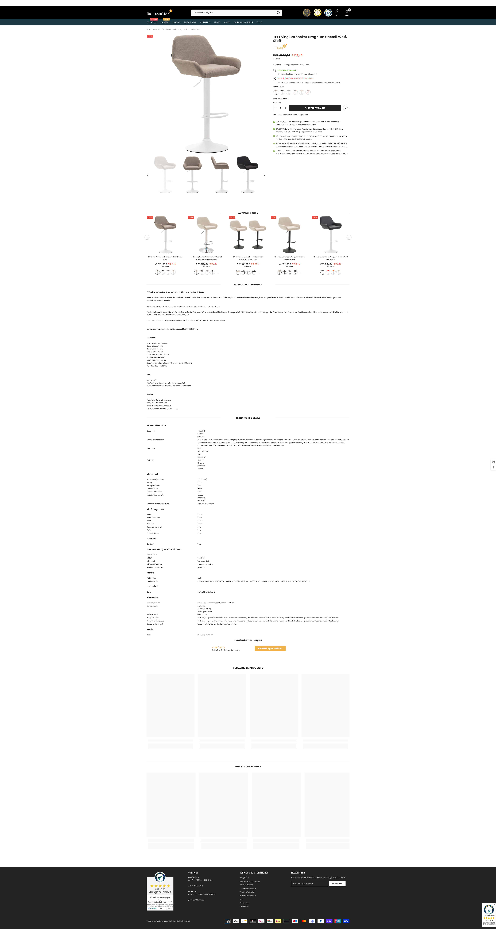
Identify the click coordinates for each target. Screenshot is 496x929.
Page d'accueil (153, 29)
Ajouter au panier (315, 108)
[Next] (265, 175)
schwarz (162, 272)
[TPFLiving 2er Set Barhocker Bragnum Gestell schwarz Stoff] (248, 234)
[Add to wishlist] (346, 108)
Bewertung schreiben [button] (270, 648)
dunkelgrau (202, 272)
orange (333, 272)
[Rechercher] (236, 13)
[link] (170, 740)
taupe (157, 272)
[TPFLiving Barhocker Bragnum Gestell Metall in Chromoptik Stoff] (206, 234)
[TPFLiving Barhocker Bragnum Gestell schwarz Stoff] (289, 234)
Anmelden (337, 883)
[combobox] (233, 13)
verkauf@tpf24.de (196, 900)
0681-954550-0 (196, 886)
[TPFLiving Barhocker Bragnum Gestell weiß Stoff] (165, 234)
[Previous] (147, 175)
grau (168, 272)
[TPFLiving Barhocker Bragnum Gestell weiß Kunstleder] (330, 234)
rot (328, 272)
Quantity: (277, 103)
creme (173, 272)
